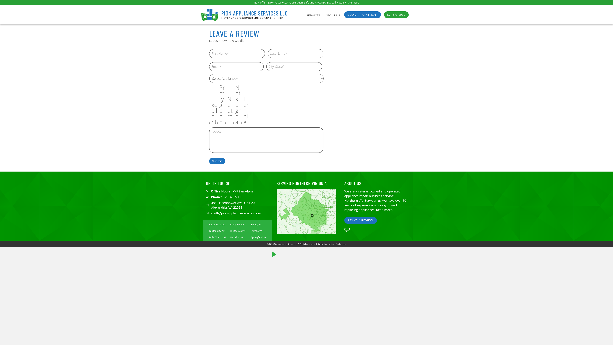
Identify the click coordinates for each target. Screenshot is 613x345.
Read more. (384, 210)
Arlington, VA (237, 224)
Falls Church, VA (217, 237)
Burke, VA (256, 224)
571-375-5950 (351, 2)
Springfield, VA (259, 237)
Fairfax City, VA (217, 230)
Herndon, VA (236, 237)
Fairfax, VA (256, 230)
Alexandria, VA (217, 224)
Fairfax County (237, 230)
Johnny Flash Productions (335, 244)
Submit (217, 161)
